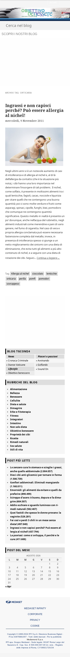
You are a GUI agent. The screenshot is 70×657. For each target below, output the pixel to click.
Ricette (14, 438)
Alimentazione (18, 389)
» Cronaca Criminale (17, 360)
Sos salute (16, 446)
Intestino (15, 423)
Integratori (16, 419)
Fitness (14, 415)
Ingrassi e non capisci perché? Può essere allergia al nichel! (34, 110)
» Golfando (42, 364)
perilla (22, 278)
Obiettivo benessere (22, 430)
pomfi (32, 278)
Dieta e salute (18, 404)
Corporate (35, 614)
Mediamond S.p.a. (35, 639)
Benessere (16, 396)
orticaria (11, 278)
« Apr (8, 586)
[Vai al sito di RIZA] (56, 13)
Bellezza (15, 393)
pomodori (44, 278)
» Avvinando (42, 360)
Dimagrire (16, 408)
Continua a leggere (48, 258)
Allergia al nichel (20, 273)
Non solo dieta (18, 427)
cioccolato (37, 273)
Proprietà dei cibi (20, 434)
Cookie (35, 625)
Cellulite (15, 400)
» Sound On (42, 369)
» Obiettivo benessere (18, 373)
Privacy (35, 620)
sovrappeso (13, 283)
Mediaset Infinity (35, 608)
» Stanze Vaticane (15, 364)
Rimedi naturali (19, 442)
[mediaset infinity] (14, 602)
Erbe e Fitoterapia (20, 411)
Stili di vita (16, 449)
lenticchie (51, 273)
